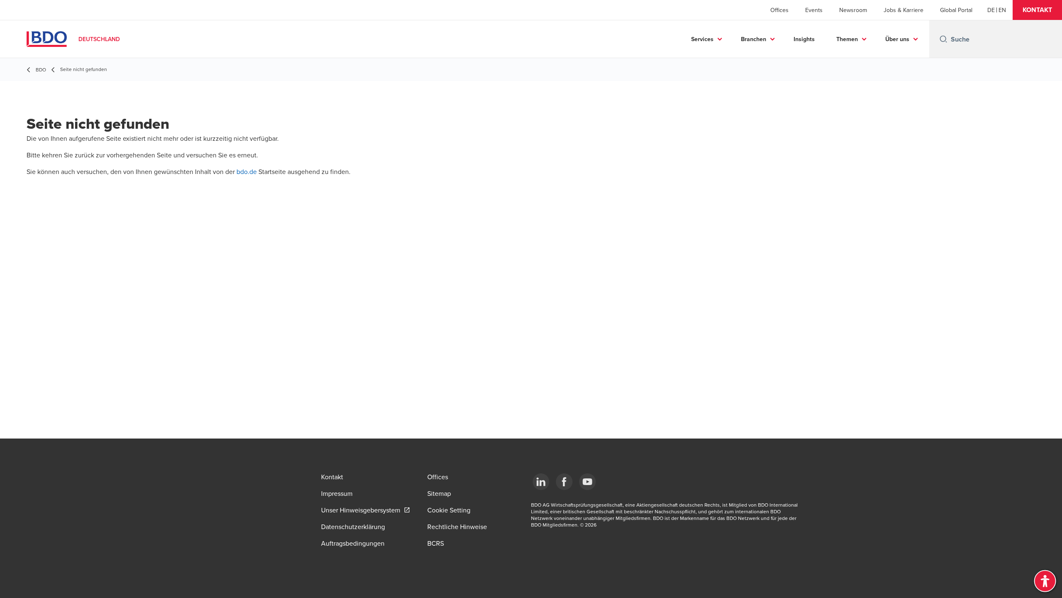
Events (814, 10)
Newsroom (853, 10)
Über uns (897, 39)
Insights (804, 39)
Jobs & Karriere (903, 10)
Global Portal (956, 10)
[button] (1037, 10)
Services (702, 39)
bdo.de (247, 171)
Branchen (753, 39)
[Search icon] (943, 39)
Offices (779, 10)
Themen (847, 39)
